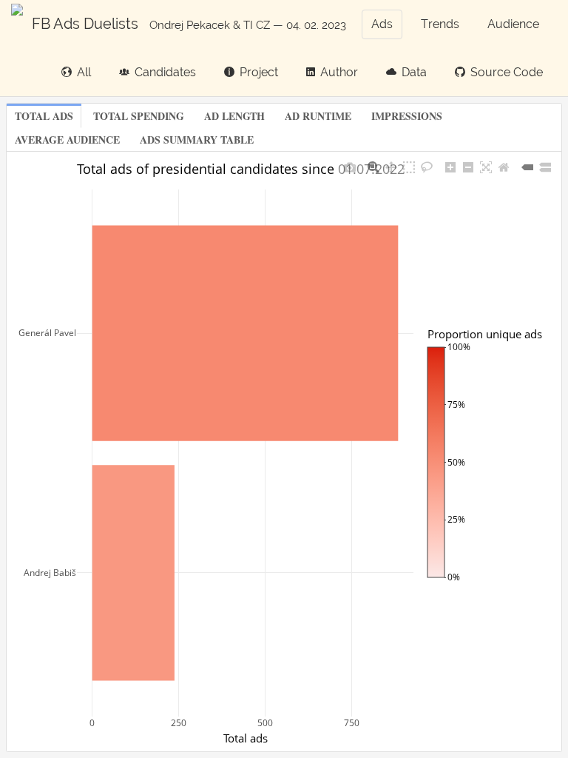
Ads (382, 24)
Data (414, 72)
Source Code (506, 72)
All (84, 72)
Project (259, 72)
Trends (440, 24)
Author (339, 72)
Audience (513, 24)
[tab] (44, 117)
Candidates (165, 72)
